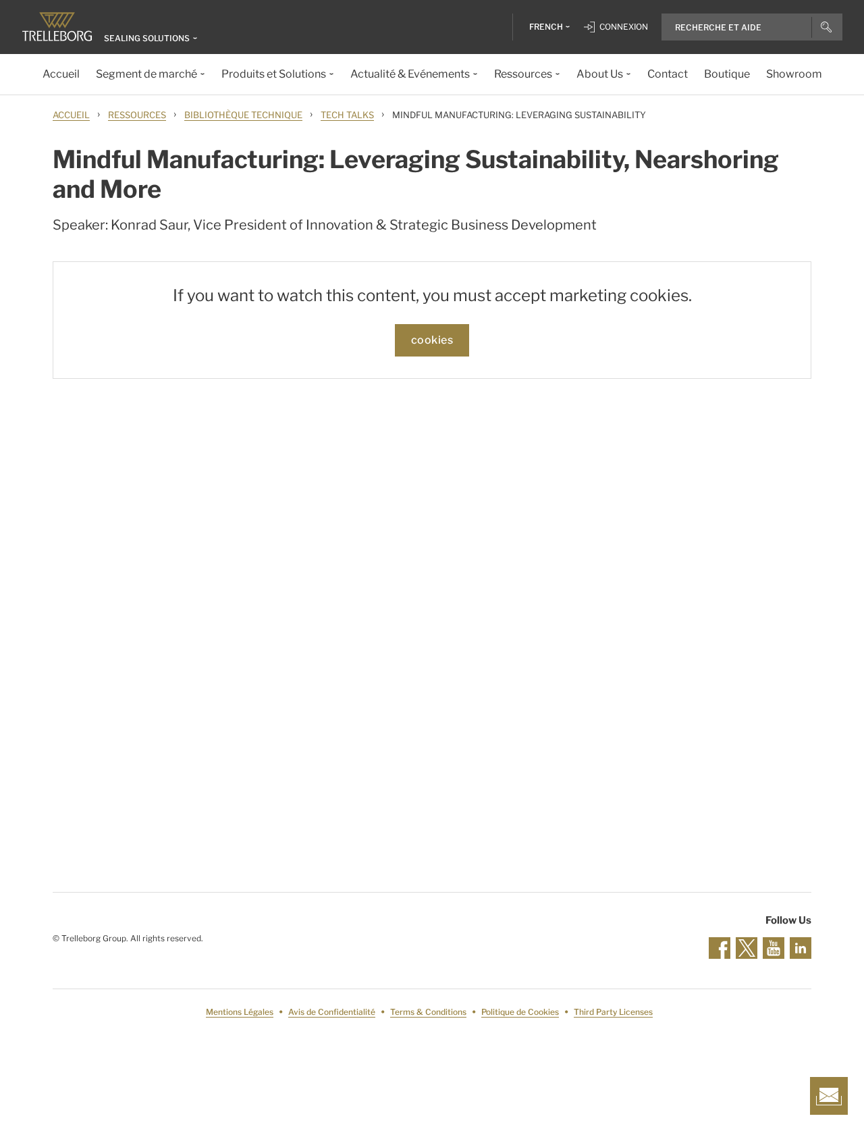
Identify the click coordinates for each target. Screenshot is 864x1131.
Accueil (71, 114)
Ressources (137, 114)
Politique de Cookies (520, 1012)
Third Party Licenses (613, 1012)
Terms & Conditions (428, 1012)
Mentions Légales (239, 1012)
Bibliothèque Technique (243, 114)
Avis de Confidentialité (331, 1012)
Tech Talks (347, 114)
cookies (432, 340)
